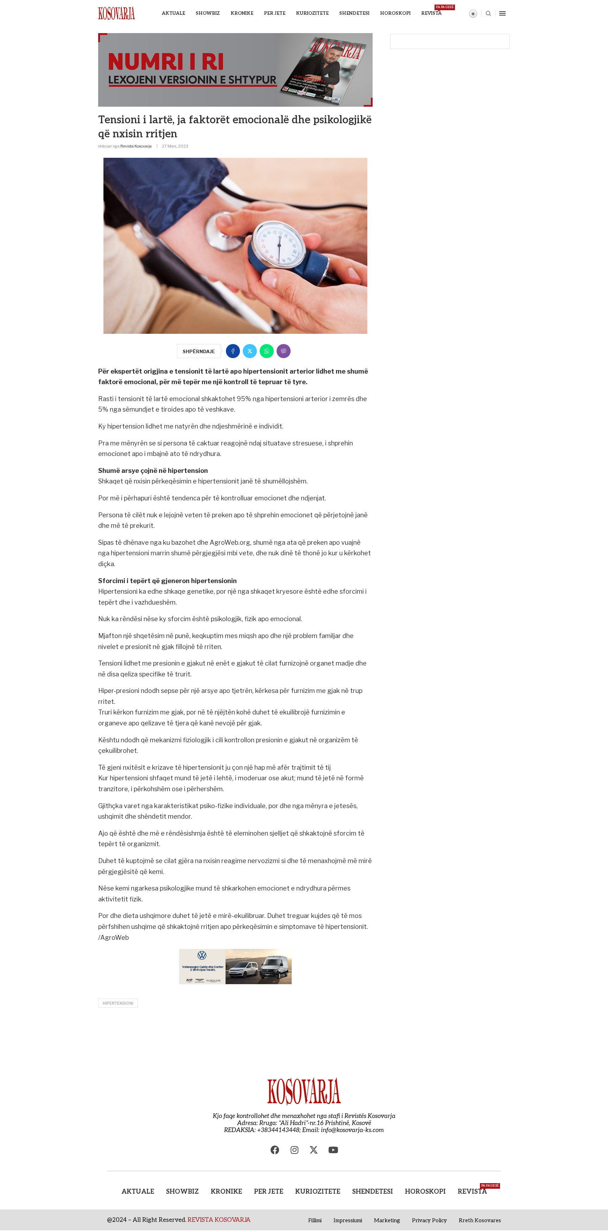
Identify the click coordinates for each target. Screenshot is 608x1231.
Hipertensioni (118, 1003)
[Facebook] (275, 1149)
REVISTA (431, 10)
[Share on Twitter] (250, 351)
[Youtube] (333, 1149)
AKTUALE (173, 13)
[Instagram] (294, 1149)
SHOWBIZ (208, 13)
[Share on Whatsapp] (267, 351)
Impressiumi (348, 1220)
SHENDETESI (354, 13)
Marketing (387, 1220)
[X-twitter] (314, 1149)
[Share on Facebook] (233, 351)
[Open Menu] (502, 13)
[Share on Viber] (284, 351)
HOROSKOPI (395, 13)
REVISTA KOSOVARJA (219, 1220)
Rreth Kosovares (480, 1220)
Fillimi (315, 1220)
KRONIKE (241, 13)
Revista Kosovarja (136, 146)
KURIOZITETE (312, 13)
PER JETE (274, 13)
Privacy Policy (429, 1220)
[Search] (488, 14)
